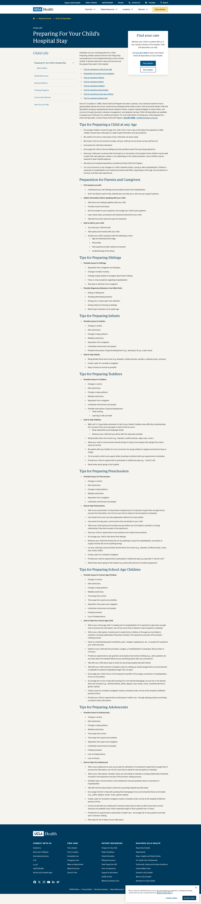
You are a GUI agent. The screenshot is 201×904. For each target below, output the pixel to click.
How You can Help (41, 104)
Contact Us (136, 2)
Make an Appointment (75, 864)
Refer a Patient (91, 2)
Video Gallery (42, 68)
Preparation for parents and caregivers (99, 73)
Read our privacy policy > (164, 893)
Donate (120, 2)
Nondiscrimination (101, 889)
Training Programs (41, 90)
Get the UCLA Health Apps (42, 872)
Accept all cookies (189, 898)
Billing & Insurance (108, 860)
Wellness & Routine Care (110, 881)
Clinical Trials (72, 872)
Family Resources (41, 76)
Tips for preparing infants (94, 81)
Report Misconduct (117, 889)
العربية (35, 864)
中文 (34, 860)
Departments (140, 852)
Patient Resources (107, 9)
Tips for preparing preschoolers (96, 90)
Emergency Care (73, 860)
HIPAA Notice (74, 889)
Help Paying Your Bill (109, 864)
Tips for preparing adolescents (96, 98)
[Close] (196, 887)
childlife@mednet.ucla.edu (147, 118)
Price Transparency (109, 868)
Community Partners (42, 97)
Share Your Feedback (40, 852)
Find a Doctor (160, 9)
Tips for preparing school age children (99, 94)
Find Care (88, 9)
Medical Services (45, 18)
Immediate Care (73, 856)
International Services (41, 856)
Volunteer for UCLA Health (145, 881)
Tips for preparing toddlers (94, 86)
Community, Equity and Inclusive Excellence (152, 864)
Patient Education (108, 856)
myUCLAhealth (107, 2)
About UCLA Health (143, 848)
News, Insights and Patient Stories (148, 856)
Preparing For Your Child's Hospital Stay (50, 63)
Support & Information (110, 872)
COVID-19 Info (107, 877)
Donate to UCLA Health (144, 872)
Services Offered (40, 83)
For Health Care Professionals (146, 860)
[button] (73, 3)
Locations (126, 9)
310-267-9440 (142, 52)
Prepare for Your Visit (109, 848)
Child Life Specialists (63, 18)
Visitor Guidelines (108, 852)
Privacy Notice (87, 889)
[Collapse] (73, 63)
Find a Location (72, 852)
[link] (34, 882)
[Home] (34, 18)
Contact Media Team (143, 868)
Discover (141, 9)
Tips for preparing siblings (94, 77)
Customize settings (171, 898)
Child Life (40, 53)
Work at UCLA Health (143, 877)
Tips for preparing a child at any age (98, 69)
